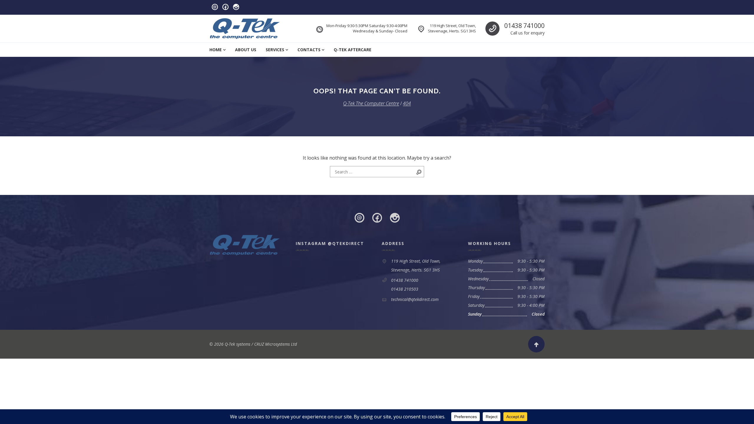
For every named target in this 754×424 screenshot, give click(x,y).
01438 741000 (524, 25)
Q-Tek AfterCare (352, 49)
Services (275, 49)
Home (215, 49)
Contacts (308, 49)
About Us (245, 49)
